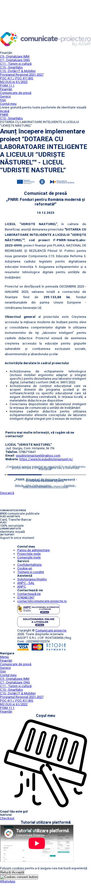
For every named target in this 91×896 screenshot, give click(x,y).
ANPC (21, 586)
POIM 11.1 (7, 85)
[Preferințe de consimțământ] (19, 877)
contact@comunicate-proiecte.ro (42, 601)
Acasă (4, 111)
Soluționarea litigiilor (32, 579)
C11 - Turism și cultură (16, 64)
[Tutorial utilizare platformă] (0, 49)
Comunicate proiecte (50, 630)
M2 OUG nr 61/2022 (13, 82)
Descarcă (7, 493)
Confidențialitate (29, 565)
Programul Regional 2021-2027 (21, 74)
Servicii (5, 96)
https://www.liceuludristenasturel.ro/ (46, 459)
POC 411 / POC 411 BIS (16, 78)
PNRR (4, 114)
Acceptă (18, 872)
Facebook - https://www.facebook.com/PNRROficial (49, 486)
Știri (3, 100)
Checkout (7, 818)
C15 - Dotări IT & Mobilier (18, 71)
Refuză (5, 872)
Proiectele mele (29, 554)
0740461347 (25, 597)
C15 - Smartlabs (11, 67)
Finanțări (6, 89)
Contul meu (8, 104)
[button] (7, 881)
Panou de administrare (33, 550)
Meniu (4, 657)
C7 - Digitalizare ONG (15, 60)
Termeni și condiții (30, 572)
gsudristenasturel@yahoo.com (38, 455)
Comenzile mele (29, 557)
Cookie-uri (24, 568)
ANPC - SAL (25, 583)
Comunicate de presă (15, 93)
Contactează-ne (29, 594)
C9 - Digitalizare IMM (14, 56)
